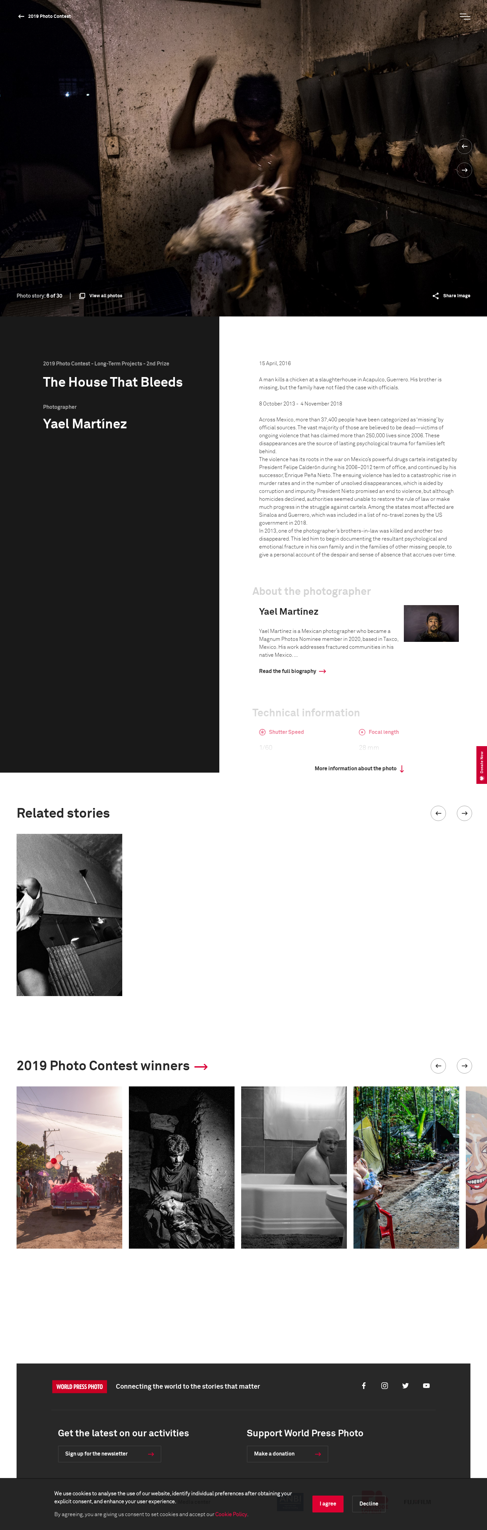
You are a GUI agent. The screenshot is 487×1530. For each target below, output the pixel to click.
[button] (438, 813)
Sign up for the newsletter (96, 1454)
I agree (328, 1503)
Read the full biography (287, 671)
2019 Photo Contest (49, 16)
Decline (368, 1503)
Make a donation (274, 1454)
